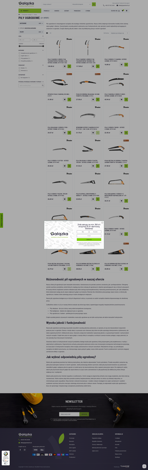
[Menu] (9, 452)
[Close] (102, 223)
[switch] (5, 463)
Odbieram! (89, 239)
